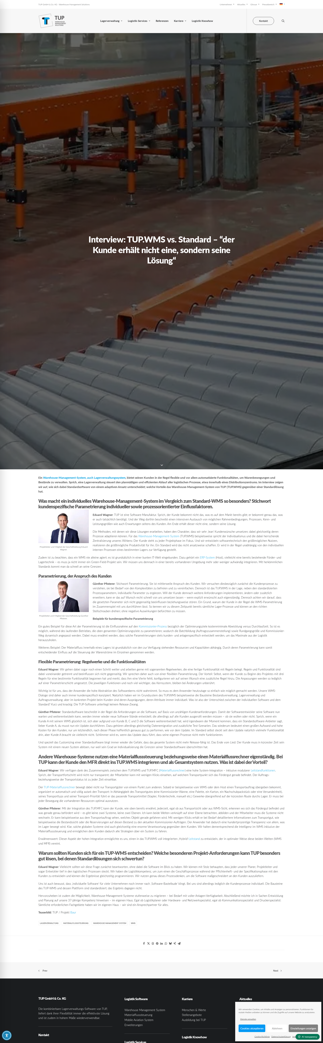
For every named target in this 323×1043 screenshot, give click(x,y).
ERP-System (207, 557)
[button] (283, 21)
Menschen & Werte (194, 1010)
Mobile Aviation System (138, 1020)
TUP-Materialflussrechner (59, 787)
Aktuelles (241, 4)
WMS (133, 923)
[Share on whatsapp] (166, 944)
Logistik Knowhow (202, 21)
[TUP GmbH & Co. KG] (52, 20)
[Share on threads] (153, 944)
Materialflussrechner (172, 770)
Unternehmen (226, 4)
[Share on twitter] (148, 944)
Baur (73, 912)
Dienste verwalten (248, 1019)
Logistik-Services (137, 21)
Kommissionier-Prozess (153, 626)
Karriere (178, 21)
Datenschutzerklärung (281, 1036)
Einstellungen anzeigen (303, 1028)
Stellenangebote (192, 1015)
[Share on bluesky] (170, 944)
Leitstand (194, 839)
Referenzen (162, 21)
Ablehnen (277, 1028)
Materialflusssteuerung (75, 923)
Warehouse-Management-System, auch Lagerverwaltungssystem (84, 478)
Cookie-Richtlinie (262, 1036)
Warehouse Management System (109, 923)
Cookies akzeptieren (251, 1028)
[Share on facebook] (144, 944)
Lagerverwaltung (109, 21)
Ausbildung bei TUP (194, 1020)
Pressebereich (268, 4)
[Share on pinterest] (157, 944)
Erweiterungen (133, 1025)
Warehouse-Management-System (158, 536)
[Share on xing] (175, 944)
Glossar (253, 4)
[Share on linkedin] (161, 944)
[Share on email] (179, 944)
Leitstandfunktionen (263, 770)
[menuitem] (227, 4)
